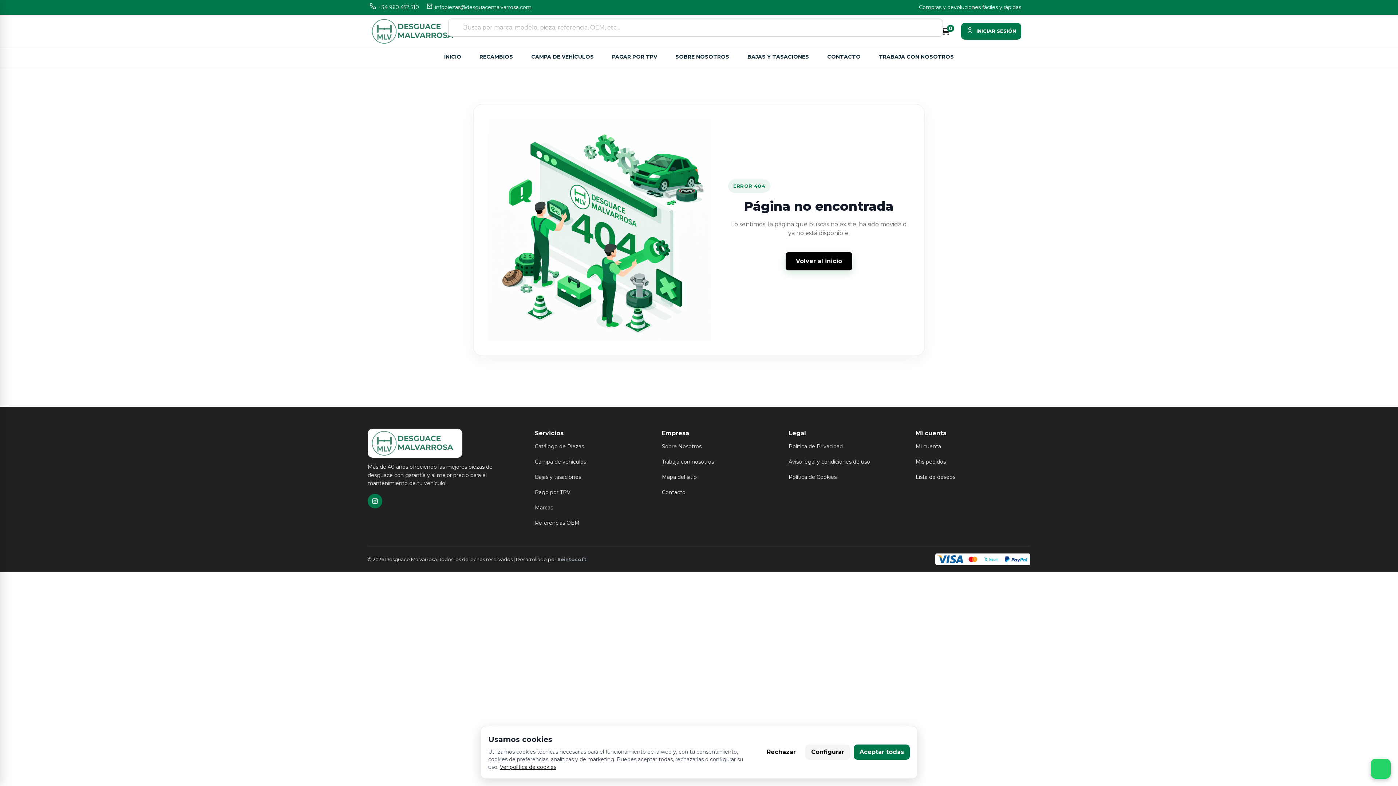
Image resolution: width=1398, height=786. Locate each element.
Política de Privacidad (816, 446)
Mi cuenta (928, 446)
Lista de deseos (935, 477)
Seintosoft (572, 559)
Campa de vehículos (562, 56)
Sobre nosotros (702, 56)
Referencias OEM (557, 523)
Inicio (452, 56)
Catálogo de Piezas (559, 446)
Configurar (827, 752)
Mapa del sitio (679, 477)
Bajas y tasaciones (778, 56)
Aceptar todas (882, 752)
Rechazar (781, 752)
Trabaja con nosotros (916, 56)
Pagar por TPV (634, 56)
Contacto (844, 56)
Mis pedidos (931, 461)
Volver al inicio (819, 261)
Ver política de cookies (528, 767)
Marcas (544, 507)
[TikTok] (375, 501)
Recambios (496, 56)
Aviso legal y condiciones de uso (829, 461)
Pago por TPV (552, 492)
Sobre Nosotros (682, 446)
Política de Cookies (813, 477)
